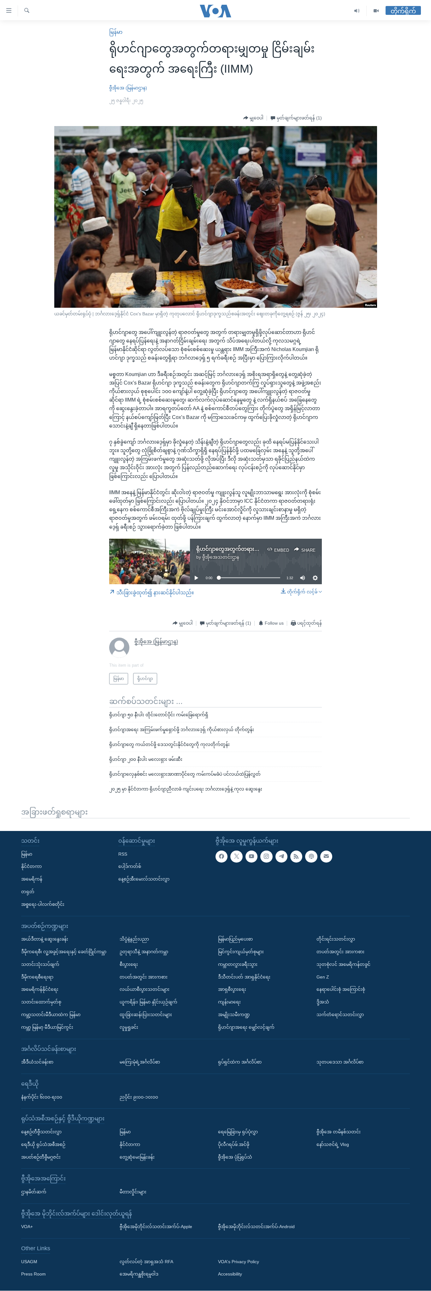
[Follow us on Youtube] (251, 857)
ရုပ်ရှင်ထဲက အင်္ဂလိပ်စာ (240, 1061)
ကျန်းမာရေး (229, 1001)
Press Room (33, 1274)
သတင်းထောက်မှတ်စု (41, 1001)
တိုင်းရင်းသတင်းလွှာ (335, 939)
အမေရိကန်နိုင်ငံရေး (39, 989)
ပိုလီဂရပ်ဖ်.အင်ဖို (233, 1144)
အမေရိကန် (31, 879)
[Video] (376, 11)
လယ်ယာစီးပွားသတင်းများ (144, 989)
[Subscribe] (326, 857)
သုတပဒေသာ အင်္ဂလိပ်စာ (339, 1061)
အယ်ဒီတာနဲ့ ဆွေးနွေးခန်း (44, 939)
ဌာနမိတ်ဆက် (33, 1191)
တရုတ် (27, 891)
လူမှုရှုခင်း (129, 1027)
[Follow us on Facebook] (221, 857)
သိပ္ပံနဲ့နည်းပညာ (134, 939)
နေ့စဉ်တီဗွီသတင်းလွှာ (41, 1131)
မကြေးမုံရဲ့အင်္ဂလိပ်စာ (140, 1061)
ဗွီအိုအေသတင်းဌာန (220, 557)
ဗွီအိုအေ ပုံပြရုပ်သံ (235, 1157)
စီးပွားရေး (129, 964)
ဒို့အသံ (322, 1001)
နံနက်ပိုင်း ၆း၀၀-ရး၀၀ (41, 1097)
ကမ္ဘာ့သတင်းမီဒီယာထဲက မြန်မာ (50, 1014)
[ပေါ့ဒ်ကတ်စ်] (311, 857)
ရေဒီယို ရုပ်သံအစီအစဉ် (43, 1144)
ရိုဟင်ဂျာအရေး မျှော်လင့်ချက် (246, 1027)
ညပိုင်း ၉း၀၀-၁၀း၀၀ (139, 1097)
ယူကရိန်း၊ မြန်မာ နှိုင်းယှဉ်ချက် (148, 1001)
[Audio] (357, 11)
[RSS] (296, 857)
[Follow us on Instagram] (266, 857)
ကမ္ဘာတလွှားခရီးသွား (237, 964)
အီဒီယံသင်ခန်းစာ (37, 1061)
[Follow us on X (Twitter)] (236, 857)
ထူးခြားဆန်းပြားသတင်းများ (146, 1014)
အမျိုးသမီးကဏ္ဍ (234, 1014)
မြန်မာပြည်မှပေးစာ (235, 939)
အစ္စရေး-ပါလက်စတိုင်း (42, 904)
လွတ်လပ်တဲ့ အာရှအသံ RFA (146, 1261)
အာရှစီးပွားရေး (232, 989)
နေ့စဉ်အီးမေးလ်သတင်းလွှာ (143, 879)
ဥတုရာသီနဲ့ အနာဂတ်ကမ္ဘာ (144, 951)
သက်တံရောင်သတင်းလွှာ (340, 1014)
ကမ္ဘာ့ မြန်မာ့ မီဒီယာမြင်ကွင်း (47, 1027)
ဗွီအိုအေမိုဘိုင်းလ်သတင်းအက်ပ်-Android (256, 1226)
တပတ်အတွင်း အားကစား (144, 976)
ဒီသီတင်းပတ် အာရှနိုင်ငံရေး (244, 976)
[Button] (253, 118)
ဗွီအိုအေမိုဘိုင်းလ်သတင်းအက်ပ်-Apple (156, 1226)
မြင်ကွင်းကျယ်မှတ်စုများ (241, 951)
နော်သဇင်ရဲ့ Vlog (332, 1144)
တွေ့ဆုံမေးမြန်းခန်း (137, 1157)
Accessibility (230, 1274)
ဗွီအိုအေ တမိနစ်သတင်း (338, 1131)
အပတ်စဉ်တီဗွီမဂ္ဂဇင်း (41, 1157)
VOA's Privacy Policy (238, 1261)
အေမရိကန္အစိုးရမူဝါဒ (139, 1274)
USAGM (29, 1261)
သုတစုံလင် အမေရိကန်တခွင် (343, 964)
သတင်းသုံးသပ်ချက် (40, 964)
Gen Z (322, 976)
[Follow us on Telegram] (281, 857)
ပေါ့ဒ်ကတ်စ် (129, 866)
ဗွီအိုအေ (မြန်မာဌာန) (128, 87)
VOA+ (27, 1226)
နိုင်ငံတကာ (31, 866)
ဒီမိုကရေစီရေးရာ (37, 976)
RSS (122, 854)
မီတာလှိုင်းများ (133, 1191)
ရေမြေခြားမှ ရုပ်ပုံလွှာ (238, 1131)
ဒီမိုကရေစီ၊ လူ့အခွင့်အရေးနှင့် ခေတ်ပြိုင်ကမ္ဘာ (63, 951)
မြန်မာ (115, 32)
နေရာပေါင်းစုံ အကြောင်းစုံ (340, 989)
